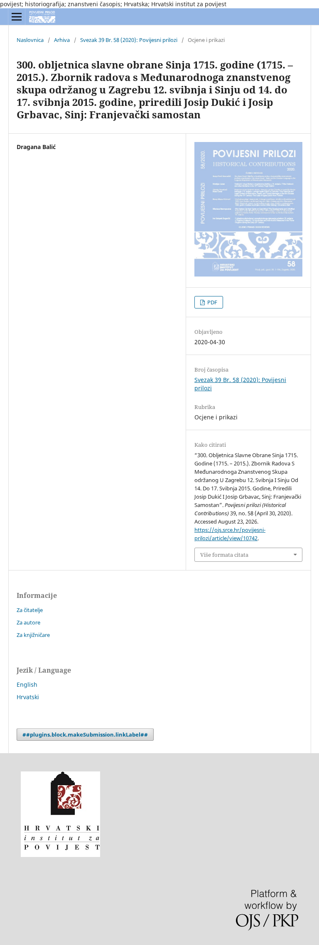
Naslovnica (30, 40)
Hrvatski (28, 697)
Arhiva (62, 40)
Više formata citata (224, 554)
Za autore (28, 622)
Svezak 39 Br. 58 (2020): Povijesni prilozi (128, 40)
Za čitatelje (30, 610)
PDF (211, 302)
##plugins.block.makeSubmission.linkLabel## (85, 734)
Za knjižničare (33, 635)
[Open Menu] (16, 16)
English (27, 684)
